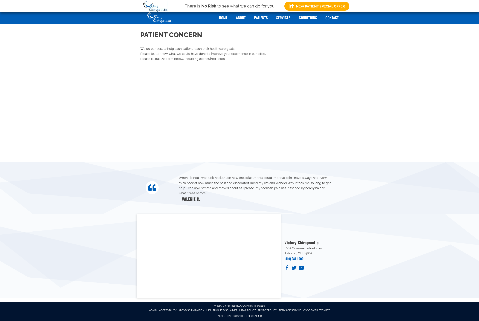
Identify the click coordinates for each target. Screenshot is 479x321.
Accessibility (167, 310)
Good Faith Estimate (316, 310)
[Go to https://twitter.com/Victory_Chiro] (294, 268)
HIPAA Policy (247, 310)
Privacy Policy (267, 310)
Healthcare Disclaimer (221, 310)
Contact (332, 17)
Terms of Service (290, 310)
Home (223, 17)
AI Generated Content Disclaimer (240, 316)
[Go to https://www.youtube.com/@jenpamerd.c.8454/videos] (301, 268)
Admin (153, 310)
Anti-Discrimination (191, 310)
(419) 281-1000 (293, 258)
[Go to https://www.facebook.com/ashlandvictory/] (287, 268)
